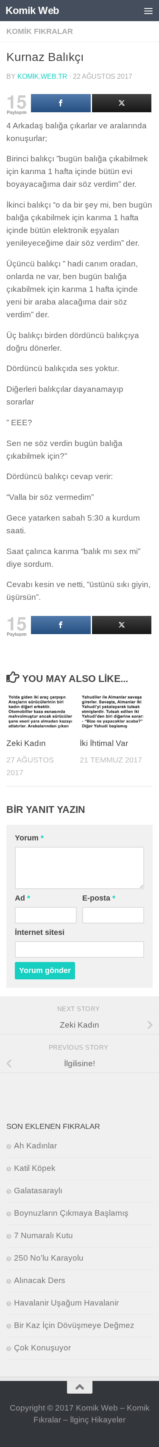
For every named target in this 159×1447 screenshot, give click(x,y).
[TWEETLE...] (122, 103)
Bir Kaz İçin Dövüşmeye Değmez (74, 1325)
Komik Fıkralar (39, 31)
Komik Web (32, 10)
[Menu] (148, 10)
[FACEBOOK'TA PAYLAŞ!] (61, 103)
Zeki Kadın (26, 743)
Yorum (29, 838)
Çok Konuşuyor (42, 1347)
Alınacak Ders (39, 1280)
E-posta (98, 898)
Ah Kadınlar (35, 1145)
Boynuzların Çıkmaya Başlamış (71, 1213)
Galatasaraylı (38, 1190)
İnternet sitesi (39, 932)
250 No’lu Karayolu (49, 1257)
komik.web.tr (42, 76)
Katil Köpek (35, 1168)
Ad (22, 898)
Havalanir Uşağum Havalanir (66, 1302)
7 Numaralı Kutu (43, 1235)
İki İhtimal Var (104, 743)
